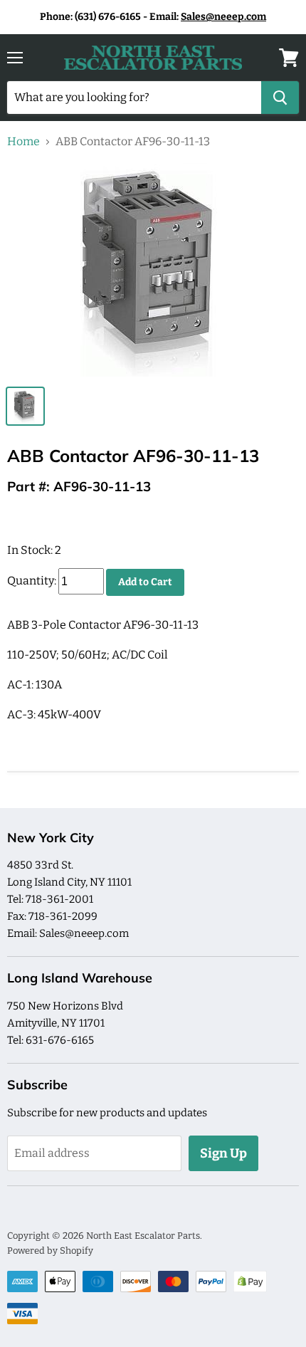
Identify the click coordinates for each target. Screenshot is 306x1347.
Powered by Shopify (50, 1250)
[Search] (280, 97)
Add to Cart (145, 582)
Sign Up (223, 1153)
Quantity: (31, 581)
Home (23, 141)
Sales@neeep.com (223, 17)
